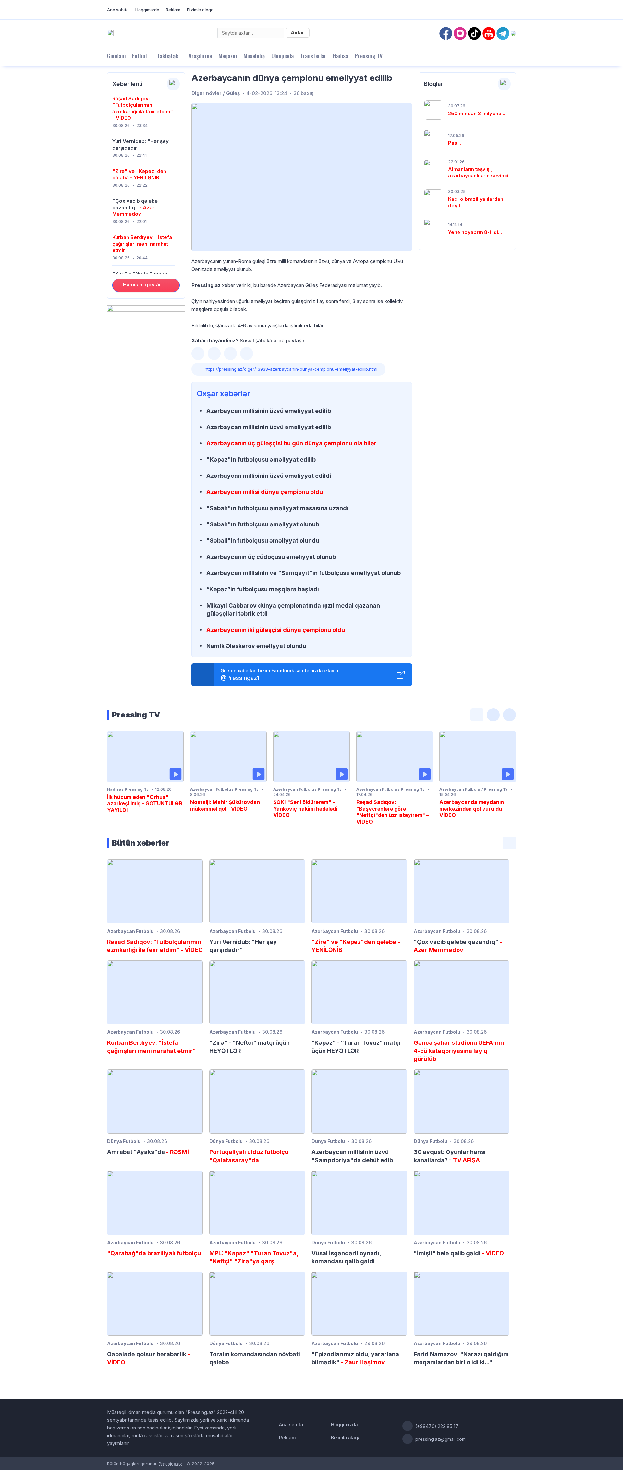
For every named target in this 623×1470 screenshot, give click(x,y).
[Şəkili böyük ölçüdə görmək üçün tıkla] (301, 177)
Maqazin (227, 56)
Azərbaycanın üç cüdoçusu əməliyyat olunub (271, 556)
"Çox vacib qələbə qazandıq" (135, 207)
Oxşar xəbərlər (223, 393)
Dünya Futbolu (123, 1141)
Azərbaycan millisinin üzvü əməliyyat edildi (268, 475)
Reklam (173, 9)
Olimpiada (282, 56)
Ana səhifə (118, 9)
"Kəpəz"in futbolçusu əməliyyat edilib (261, 459)
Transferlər (313, 56)
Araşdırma (200, 56)
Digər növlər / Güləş (215, 93)
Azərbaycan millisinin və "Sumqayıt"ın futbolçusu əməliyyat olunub (303, 573)
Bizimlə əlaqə (200, 9)
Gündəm (116, 56)
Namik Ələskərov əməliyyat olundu (256, 646)
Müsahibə (254, 56)
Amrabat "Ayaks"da (148, 1152)
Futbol (139, 56)
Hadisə (340, 56)
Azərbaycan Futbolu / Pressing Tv (224, 789)
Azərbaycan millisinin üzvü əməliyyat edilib (268, 410)
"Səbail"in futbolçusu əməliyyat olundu (262, 540)
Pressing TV (369, 56)
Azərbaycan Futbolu (130, 931)
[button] (197, 353)
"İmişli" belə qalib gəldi (459, 1253)
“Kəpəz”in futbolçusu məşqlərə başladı (262, 589)
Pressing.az (170, 1463)
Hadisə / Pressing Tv (128, 789)
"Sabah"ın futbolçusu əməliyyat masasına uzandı (277, 508)
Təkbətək (167, 56)
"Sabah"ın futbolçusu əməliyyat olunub (262, 524)
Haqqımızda (147, 9)
